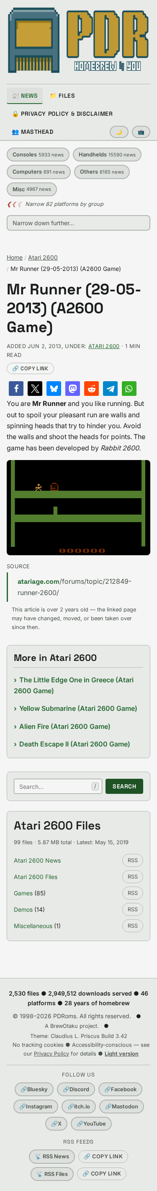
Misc (32, 189)
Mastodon (121, 1106)
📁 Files (62, 95)
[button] (16, 388)
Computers (39, 172)
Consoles (38, 154)
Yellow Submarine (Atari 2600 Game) (78, 708)
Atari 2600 (43, 257)
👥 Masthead (33, 131)
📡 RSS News (52, 1156)
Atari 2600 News (37, 860)
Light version (122, 1054)
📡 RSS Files (52, 1174)
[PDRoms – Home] (78, 40)
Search (124, 786)
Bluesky (34, 1089)
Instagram (35, 1106)
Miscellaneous (33, 925)
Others (102, 172)
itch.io (78, 1106)
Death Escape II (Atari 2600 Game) (74, 744)
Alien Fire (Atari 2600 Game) (65, 726)
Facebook (120, 1089)
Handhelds (107, 154)
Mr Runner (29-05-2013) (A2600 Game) (74, 308)
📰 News (25, 95)
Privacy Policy (51, 1054)
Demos (23, 909)
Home (15, 257)
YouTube (91, 1124)
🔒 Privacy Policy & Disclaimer (62, 113)
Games (23, 893)
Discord (76, 1089)
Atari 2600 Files (35, 876)
